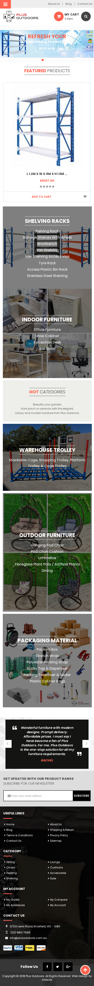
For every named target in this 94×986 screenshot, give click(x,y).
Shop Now (47, 48)
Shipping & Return (62, 830)
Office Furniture (47, 329)
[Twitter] (57, 967)
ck (47, 262)
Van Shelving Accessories (47, 256)
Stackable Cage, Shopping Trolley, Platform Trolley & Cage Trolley (47, 463)
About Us (54, 4)
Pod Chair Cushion (47, 551)
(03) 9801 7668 (20, 932)
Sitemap (55, 841)
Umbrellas (47, 557)
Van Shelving (47, 250)
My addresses (15, 905)
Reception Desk (47, 342)
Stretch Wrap (47, 655)
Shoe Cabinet (47, 335)
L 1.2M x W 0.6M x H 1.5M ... (47, 174)
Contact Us (84, 4)
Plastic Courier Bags (47, 681)
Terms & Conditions (19, 835)
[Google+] (68, 967)
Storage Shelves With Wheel (47, 237)
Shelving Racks (47, 230)
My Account (58, 905)
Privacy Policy (59, 835)
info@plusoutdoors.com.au (28, 938)
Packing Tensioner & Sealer (47, 674)
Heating (11, 873)
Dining (47, 570)
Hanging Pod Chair (47, 545)
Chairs (10, 867)
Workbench (47, 243)
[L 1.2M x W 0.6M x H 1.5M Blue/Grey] (47, 126)
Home (10, 824)
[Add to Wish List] (85, 197)
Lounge (55, 862)
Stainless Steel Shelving (47, 275)
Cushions (56, 867)
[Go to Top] (85, 970)
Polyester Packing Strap (47, 662)
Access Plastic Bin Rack (47, 269)
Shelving (12, 878)
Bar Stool (47, 348)
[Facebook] (47, 967)
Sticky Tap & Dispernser (47, 668)
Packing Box (47, 649)
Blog (69, 4)
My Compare (58, 899)
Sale (53, 878)
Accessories (58, 873)
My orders (12, 899)
